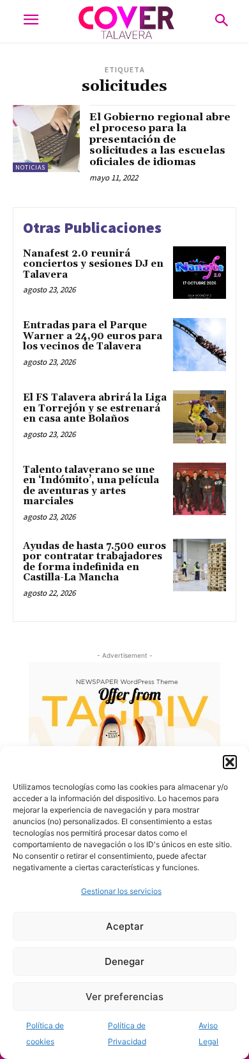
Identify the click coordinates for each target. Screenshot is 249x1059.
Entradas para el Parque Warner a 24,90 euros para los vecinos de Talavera (92, 336)
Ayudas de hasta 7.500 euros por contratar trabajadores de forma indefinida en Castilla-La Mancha (94, 562)
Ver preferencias (124, 997)
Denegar (124, 961)
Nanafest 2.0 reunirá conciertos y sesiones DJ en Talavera (93, 264)
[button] (229, 762)
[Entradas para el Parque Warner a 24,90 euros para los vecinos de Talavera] (199, 344)
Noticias (30, 167)
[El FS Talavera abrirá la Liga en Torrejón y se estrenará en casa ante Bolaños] (199, 416)
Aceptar (125, 926)
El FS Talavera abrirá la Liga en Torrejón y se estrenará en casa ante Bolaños (95, 408)
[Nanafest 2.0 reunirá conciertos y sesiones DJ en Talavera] (199, 272)
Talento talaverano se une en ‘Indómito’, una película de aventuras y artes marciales (91, 486)
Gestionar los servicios (121, 891)
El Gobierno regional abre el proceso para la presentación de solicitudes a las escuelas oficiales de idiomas (159, 139)
